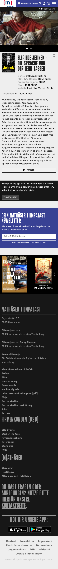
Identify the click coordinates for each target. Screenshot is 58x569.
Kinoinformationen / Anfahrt (18, 369)
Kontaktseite (14, 506)
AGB (32, 549)
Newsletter (27, 541)
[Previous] (3, 31)
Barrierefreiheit (10, 401)
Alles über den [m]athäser (17, 476)
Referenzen (8, 442)
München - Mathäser (29, 4)
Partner (6, 413)
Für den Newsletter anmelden (29, 242)
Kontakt (11, 541)
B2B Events (8, 430)
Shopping (7, 468)
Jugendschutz (17, 549)
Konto (44, 3)
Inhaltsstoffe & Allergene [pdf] (20, 393)
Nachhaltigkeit (10, 389)
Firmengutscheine (12, 438)
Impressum (45, 541)
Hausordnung (9, 381)
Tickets (29, 42)
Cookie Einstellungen (29, 553)
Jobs (4, 409)
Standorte (7, 446)
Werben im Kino (11, 434)
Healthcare (8, 472)
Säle (4, 377)
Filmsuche (40, 3)
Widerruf (44, 549)
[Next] (54, 31)
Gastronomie (9, 385)
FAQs (4, 397)
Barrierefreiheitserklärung (17, 405)
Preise (5, 373)
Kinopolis (8, 3)
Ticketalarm (10, 197)
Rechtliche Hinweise (19, 545)
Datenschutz (44, 545)
